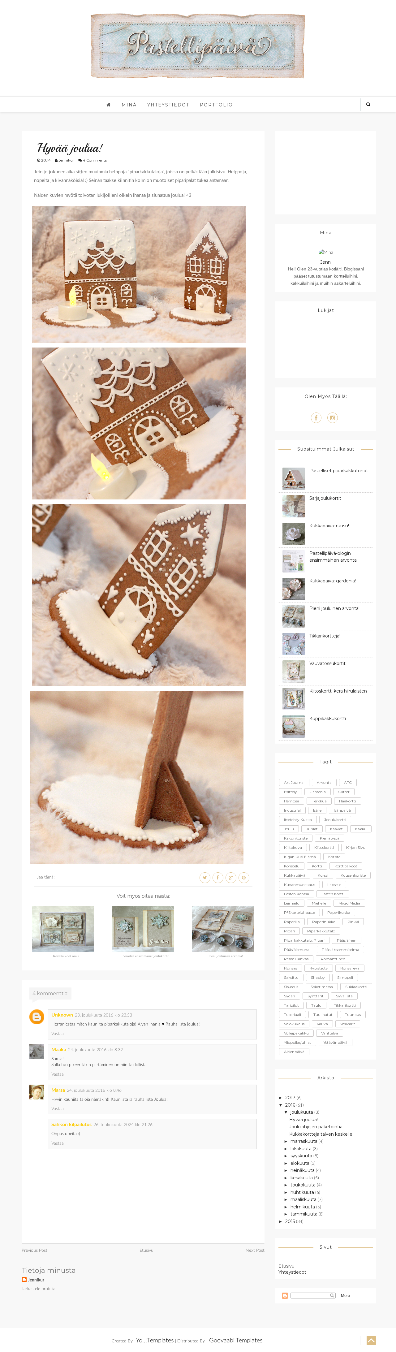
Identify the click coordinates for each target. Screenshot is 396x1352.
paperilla (292, 921)
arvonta (324, 782)
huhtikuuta (303, 1192)
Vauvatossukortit (327, 663)
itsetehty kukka (298, 819)
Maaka (58, 1049)
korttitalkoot (345, 866)
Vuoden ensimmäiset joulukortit (146, 956)
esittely (290, 791)
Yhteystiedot (168, 105)
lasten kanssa (296, 894)
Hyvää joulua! (303, 1119)
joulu (289, 829)
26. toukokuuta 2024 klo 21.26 (123, 1125)
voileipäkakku (296, 1033)
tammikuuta (305, 1214)
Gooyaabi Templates (236, 1340)
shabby (318, 977)
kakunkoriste (296, 838)
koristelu (291, 866)
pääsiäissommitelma (340, 949)
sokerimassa (322, 986)
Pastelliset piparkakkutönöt (338, 470)
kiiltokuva (293, 847)
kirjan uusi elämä (300, 856)
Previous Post (34, 1250)
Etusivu (146, 1250)
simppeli (345, 977)
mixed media (349, 903)
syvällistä (344, 996)
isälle (317, 810)
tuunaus (353, 1014)
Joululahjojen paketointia (315, 1127)
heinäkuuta (303, 1170)
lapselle (334, 884)
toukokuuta (304, 1185)
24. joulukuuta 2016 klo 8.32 (95, 1050)
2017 (291, 1097)
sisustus (291, 986)
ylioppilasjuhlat (297, 1042)
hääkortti (347, 801)
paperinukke (323, 921)
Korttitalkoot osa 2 (66, 956)
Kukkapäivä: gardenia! (332, 581)
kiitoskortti (324, 847)
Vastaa (57, 1034)
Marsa (58, 1090)
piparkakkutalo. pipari (304, 940)
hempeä (291, 801)
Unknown (62, 1015)
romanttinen (333, 959)
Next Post (255, 1250)
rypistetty (318, 968)
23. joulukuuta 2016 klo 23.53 (103, 1015)
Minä (129, 105)
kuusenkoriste (353, 875)
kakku (361, 829)
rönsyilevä (349, 968)
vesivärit (347, 1024)
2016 (290, 1105)
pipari (289, 931)
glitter (344, 791)
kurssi (323, 875)
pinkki (353, 921)
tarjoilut (291, 1005)
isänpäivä (342, 810)
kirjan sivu (355, 847)
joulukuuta (302, 1112)
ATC (348, 782)
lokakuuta (302, 1148)
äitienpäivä (294, 1051)
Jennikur (36, 1280)
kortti (317, 866)
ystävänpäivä (335, 1042)
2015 (290, 1221)
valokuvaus (294, 1024)
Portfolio (216, 105)
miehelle (319, 903)
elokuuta (301, 1163)
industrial (292, 810)
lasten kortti (332, 894)
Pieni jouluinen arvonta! (226, 956)
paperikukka (338, 912)
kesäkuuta (302, 1178)
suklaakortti (356, 986)
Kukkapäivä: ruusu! (329, 526)
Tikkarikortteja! (324, 636)
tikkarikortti (345, 1005)
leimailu (291, 903)
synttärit (316, 996)
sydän (289, 996)
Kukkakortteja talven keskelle (320, 1134)
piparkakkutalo (321, 931)
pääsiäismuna (296, 949)
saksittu (291, 977)
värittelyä (329, 1033)
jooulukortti (335, 819)
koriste (334, 856)
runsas (290, 968)
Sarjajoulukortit (325, 498)
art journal (294, 782)
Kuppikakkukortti (327, 718)
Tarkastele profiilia (38, 1289)
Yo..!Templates (155, 1340)
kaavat (336, 829)
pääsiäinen (346, 940)
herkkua (319, 801)
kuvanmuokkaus (299, 884)
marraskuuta (305, 1141)
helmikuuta (303, 1207)
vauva (322, 1024)
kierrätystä (329, 838)
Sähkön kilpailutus (71, 1124)
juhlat (312, 829)
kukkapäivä (294, 875)
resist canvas (296, 959)
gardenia (317, 791)
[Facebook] (316, 418)
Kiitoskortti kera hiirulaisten (338, 691)
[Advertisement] (325, 172)
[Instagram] (332, 418)
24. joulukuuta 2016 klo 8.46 (94, 1090)
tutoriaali (292, 1014)
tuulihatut (323, 1014)
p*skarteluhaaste (299, 912)
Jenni (326, 262)
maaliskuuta (304, 1199)
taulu (316, 1005)
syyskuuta (302, 1156)
